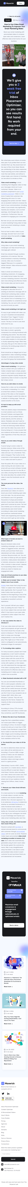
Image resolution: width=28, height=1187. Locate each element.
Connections (5, 1144)
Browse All (14, 953)
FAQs (2, 1135)
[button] (21, 3)
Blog (2, 1132)
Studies (3, 585)
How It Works (5, 1115)
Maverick (10, 488)
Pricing (3, 1121)
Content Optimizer (7, 1109)
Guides (8, 20)
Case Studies (5, 1118)
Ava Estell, (18, 827)
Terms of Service (6, 1138)
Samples (4, 1129)
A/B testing (14, 802)
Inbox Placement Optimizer (9, 1106)
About (3, 1126)
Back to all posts (14, 16)
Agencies (4, 1124)
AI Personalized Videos (8, 1112)
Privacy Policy (5, 1141)
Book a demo (14, 925)
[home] (8, 3)
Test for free (14, 143)
